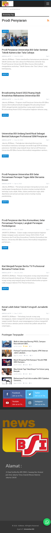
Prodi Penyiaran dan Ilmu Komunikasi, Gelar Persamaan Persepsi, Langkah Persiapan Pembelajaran (23, 223)
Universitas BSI (29, 529)
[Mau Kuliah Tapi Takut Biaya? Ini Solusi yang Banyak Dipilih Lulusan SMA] (7, 371)
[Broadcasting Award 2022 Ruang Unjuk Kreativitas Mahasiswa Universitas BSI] (15, 81)
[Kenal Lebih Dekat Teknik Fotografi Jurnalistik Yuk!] (15, 295)
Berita (5, 31)
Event (5, 248)
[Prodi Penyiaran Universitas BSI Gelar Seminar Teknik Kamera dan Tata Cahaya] (15, 38)
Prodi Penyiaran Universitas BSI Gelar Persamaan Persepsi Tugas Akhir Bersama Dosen (23, 177)
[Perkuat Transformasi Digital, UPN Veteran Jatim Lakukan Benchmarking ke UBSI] (7, 353)
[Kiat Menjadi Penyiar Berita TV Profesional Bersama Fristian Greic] (15, 254)
